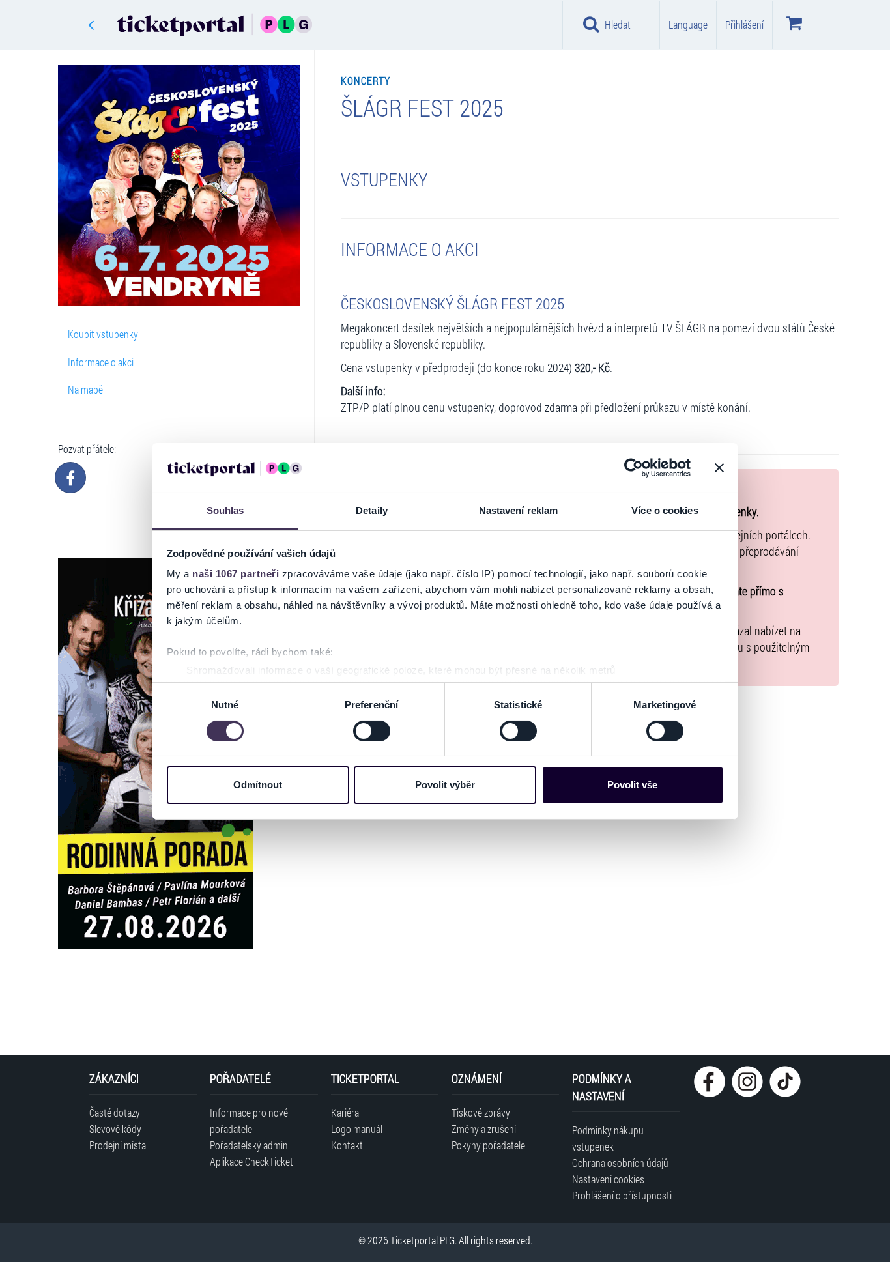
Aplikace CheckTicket (251, 1161)
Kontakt (347, 1145)
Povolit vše (632, 784)
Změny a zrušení (484, 1129)
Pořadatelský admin (249, 1145)
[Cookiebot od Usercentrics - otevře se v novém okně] (634, 468)
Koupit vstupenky (103, 334)
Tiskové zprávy (481, 1112)
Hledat (618, 24)
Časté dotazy (114, 1112)
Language (688, 24)
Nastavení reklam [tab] (518, 510)
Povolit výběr (445, 784)
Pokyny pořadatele (488, 1145)
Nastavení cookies (608, 1179)
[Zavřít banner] (719, 467)
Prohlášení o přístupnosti (622, 1195)
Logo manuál (356, 1129)
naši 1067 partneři (235, 573)
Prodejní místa (117, 1145)
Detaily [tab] (372, 510)
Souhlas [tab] (225, 510)
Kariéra (345, 1112)
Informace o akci (101, 362)
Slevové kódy (115, 1129)
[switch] (371, 731)
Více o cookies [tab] (664, 510)
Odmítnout (257, 784)
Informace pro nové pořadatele (249, 1121)
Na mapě (85, 389)
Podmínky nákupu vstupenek (608, 1138)
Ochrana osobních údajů (620, 1162)
